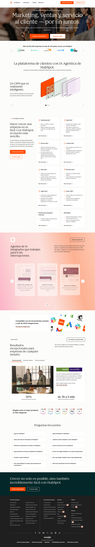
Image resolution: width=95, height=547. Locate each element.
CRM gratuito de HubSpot (15, 507)
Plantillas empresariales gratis (50, 511)
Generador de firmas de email (50, 507)
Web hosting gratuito (14, 509)
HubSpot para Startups (75, 524)
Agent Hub (12, 511)
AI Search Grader (47, 502)
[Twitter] (47, 533)
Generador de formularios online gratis (16, 521)
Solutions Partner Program (76, 517)
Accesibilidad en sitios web (58, 542)
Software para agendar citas (31, 520)
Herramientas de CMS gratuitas (32, 511)
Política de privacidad (37, 542)
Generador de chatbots (14, 516)
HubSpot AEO (12, 504)
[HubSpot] (11, 3)
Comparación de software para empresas (50, 515)
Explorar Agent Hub (78, 239)
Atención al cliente (75, 502)
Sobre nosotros (60, 502)
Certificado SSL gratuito (30, 523)
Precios (35, 2)
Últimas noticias (60, 523)
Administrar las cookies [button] (72, 542)
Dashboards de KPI (29, 518)
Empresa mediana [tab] (28, 360)
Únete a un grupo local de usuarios (76, 505)
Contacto (59, 518)
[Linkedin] (51, 533)
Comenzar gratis (80, 2)
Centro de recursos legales (23, 542)
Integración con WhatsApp (31, 516)
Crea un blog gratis (14, 514)
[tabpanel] (47, 383)
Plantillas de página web (49, 518)
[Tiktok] (60, 533)
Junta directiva (60, 509)
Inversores (60, 511)
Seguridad (47, 542)
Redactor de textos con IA (31, 509)
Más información (43, 136)
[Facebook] (35, 533)
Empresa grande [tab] (16, 360)
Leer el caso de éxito (61, 385)
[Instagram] (39, 533)
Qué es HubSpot (13, 502)
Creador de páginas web (30, 507)
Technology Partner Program (77, 521)
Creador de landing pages (31, 514)
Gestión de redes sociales (15, 525)
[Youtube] (43, 533)
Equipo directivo (60, 507)
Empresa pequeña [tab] (40, 360)
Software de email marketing (31, 504)
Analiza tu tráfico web (30, 502)
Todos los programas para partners (76, 514)
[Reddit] (55, 533)
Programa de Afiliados (77, 526)
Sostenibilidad (61, 516)
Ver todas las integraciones (23, 326)
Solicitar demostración (68, 2)
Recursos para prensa (61, 520)
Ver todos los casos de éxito (76, 339)
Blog (58, 514)
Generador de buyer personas (50, 509)
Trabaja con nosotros (62, 504)
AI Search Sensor (47, 504)
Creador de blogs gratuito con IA (16, 518)
